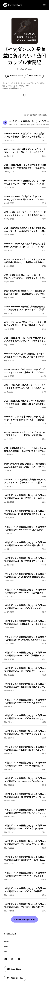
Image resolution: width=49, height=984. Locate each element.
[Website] (24, 95)
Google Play (17, 977)
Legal (6, 946)
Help (5, 951)
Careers (6, 941)
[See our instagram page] (18, 959)
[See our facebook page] (5, 959)
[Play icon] (5, 122)
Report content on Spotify (35, 114)
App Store (16, 968)
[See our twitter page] (12, 959)
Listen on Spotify (16, 76)
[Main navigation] (44, 5)
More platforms (35, 76)
